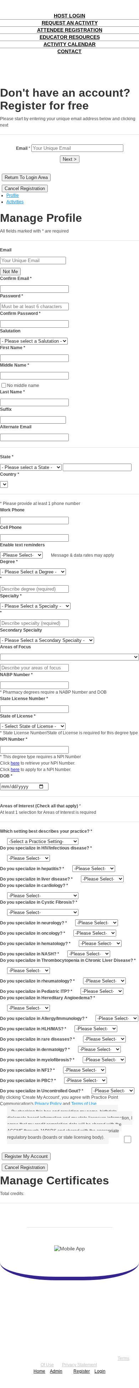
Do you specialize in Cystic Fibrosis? (38, 902)
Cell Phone (11, 527)
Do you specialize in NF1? (27, 1070)
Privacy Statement (79, 1364)
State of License (18, 716)
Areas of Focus (15, 646)
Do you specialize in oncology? (32, 933)
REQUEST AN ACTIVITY (70, 23)
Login (99, 1371)
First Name (12, 347)
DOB (6, 776)
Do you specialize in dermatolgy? (35, 1049)
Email (5, 250)
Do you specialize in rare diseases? (37, 1039)
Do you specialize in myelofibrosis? (37, 1059)
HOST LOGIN (69, 16)
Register (81, 1371)
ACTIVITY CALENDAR (69, 44)
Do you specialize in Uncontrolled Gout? (41, 1090)
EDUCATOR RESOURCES (70, 37)
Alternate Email (15, 426)
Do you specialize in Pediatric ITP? (36, 991)
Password (11, 296)
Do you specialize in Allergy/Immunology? (43, 1018)
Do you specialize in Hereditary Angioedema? (47, 997)
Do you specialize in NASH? (29, 953)
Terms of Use (84, 1103)
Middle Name (14, 365)
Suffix (6, 409)
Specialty (11, 595)
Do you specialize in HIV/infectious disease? (46, 848)
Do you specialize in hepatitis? (32, 868)
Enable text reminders (22, 544)
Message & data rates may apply (82, 555)
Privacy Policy (48, 1103)
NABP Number (16, 674)
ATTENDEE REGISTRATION (69, 30)
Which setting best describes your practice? (46, 831)
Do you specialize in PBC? (28, 1080)
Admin (56, 1371)
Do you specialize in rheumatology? (37, 981)
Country (9, 474)
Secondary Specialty (21, 630)
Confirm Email (16, 278)
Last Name (12, 391)
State (7, 456)
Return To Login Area (26, 177)
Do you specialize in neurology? (33, 922)
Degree (9, 561)
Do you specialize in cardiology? (34, 885)
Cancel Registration (25, 188)
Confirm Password (20, 313)
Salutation (10, 330)
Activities (15, 201)
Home (39, 1371)
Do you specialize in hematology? (35, 943)
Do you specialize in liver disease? (36, 879)
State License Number (24, 698)
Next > (70, 159)
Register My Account (26, 1156)
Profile (12, 195)
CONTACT (69, 51)
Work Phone (12, 509)
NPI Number (13, 739)
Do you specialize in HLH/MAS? (33, 1028)
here (15, 763)
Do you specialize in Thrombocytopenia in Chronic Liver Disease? (68, 960)
